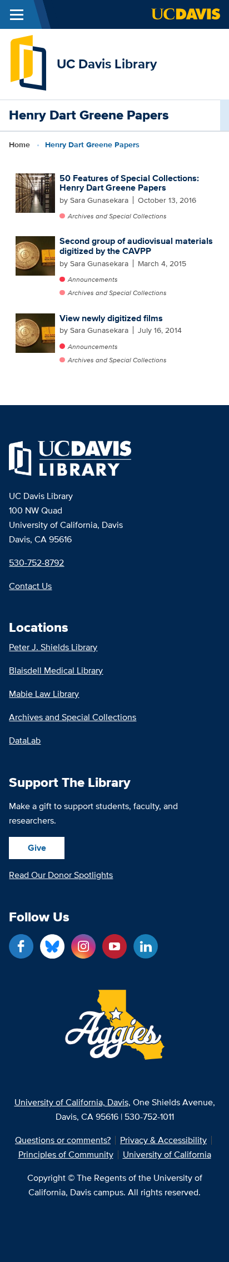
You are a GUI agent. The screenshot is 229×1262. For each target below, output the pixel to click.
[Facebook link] (21, 946)
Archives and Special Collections (117, 216)
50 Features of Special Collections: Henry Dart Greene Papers (129, 183)
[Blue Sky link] (52, 946)
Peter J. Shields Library (53, 647)
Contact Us (30, 586)
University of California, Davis (71, 1102)
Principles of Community (65, 1154)
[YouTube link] (114, 946)
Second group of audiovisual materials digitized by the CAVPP (136, 246)
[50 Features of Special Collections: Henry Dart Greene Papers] (35, 193)
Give (37, 847)
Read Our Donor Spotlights (61, 875)
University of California (167, 1154)
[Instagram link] (83, 946)
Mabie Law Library (44, 693)
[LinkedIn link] (145, 946)
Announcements (92, 279)
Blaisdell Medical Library (56, 670)
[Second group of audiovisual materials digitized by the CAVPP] (35, 256)
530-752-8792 (36, 562)
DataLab (25, 740)
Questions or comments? (63, 1140)
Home (19, 144)
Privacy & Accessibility (163, 1140)
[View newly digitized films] (35, 333)
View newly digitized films (111, 318)
